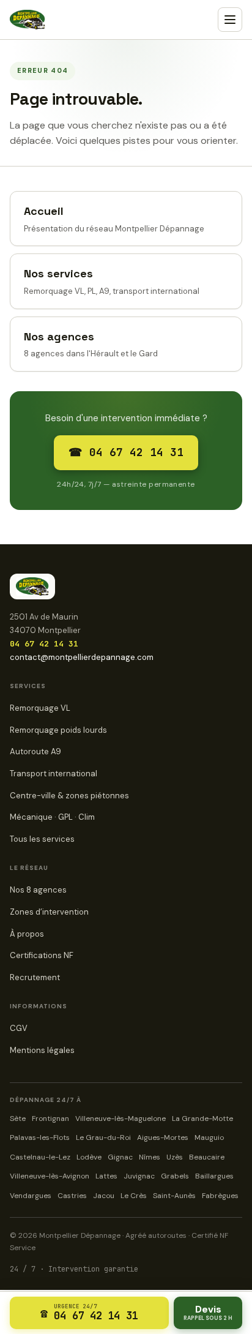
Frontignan (50, 1118)
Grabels (175, 1176)
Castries (72, 1196)
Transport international (53, 773)
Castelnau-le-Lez (40, 1157)
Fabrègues (220, 1196)
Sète (18, 1118)
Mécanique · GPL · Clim (52, 817)
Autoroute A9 (35, 751)
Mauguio (209, 1137)
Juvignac (139, 1176)
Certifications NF (41, 955)
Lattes (106, 1176)
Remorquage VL (40, 708)
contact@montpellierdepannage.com (82, 657)
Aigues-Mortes (162, 1137)
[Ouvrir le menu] (230, 19)
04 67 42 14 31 (44, 644)
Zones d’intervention (49, 912)
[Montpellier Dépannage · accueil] (27, 19)
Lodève (89, 1157)
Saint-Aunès (174, 1196)
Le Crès (133, 1196)
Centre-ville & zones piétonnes (69, 795)
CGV (19, 1028)
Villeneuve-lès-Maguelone (120, 1118)
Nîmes (149, 1157)
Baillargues (214, 1176)
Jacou (103, 1196)
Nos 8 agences (38, 890)
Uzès (174, 1157)
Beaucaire (206, 1157)
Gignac (120, 1157)
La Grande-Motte (202, 1118)
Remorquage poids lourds (58, 730)
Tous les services (42, 839)
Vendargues (30, 1196)
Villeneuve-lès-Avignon (49, 1176)
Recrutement (35, 977)
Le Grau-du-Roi (103, 1137)
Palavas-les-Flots (40, 1137)
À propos (27, 934)
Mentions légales (42, 1050)
